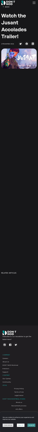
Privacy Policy (19, 388)
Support (5, 372)
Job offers (19, 409)
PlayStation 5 (22, 157)
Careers (5, 358)
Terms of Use (19, 392)
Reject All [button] (20, 425)
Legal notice (19, 395)
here (20, 257)
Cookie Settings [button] (8, 425)
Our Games (7, 378)
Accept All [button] (31, 425)
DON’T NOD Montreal (10, 365)
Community (7, 382)
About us (19, 402)
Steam (25, 154)
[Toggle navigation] (34, 2)
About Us (6, 362)
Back (7, 7)
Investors (6, 368)
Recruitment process (19, 406)
